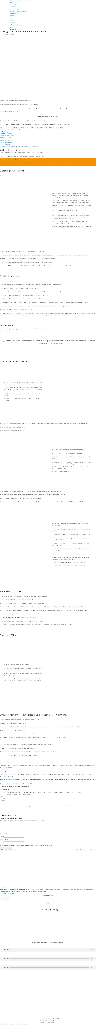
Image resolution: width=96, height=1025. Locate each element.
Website (2, 842)
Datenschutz (51, 1022)
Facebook (3, 800)
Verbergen (6, 132)
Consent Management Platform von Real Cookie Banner (14, 1024)
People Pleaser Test (14, 24)
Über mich (12, 15)
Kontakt (11, 27)
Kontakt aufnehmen (8, 893)
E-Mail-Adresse (4, 839)
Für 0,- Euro (12, 22)
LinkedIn (3, 798)
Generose (4, 34)
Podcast (12, 20)
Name (2, 836)
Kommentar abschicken (6, 848)
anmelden (5, 898)
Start (11, 2)
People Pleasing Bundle (15, 13)
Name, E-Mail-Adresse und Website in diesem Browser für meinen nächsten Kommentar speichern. (27, 845)
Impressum (44, 1022)
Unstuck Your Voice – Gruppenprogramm (20, 8)
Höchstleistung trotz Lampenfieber (18, 11)
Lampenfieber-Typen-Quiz (16, 26)
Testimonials (13, 17)
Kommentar (3, 834)
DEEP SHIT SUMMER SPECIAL (10, 779)
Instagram (3, 796)
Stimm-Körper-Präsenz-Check (17, 9)
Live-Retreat (13, 6)
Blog (11, 18)
